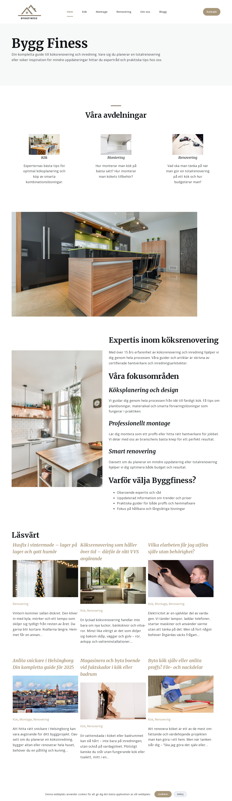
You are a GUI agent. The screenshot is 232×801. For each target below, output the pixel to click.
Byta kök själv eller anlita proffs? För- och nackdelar (175, 664)
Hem (70, 11)
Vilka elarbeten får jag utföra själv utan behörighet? (178, 548)
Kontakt (212, 11)
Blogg (163, 11)
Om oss (145, 11)
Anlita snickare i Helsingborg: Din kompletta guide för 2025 (43, 664)
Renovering (124, 11)
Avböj (180, 794)
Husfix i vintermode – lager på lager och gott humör (45, 548)
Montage (101, 11)
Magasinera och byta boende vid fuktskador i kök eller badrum (110, 667)
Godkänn (163, 794)
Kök (84, 11)
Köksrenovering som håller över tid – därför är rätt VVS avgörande (109, 551)
